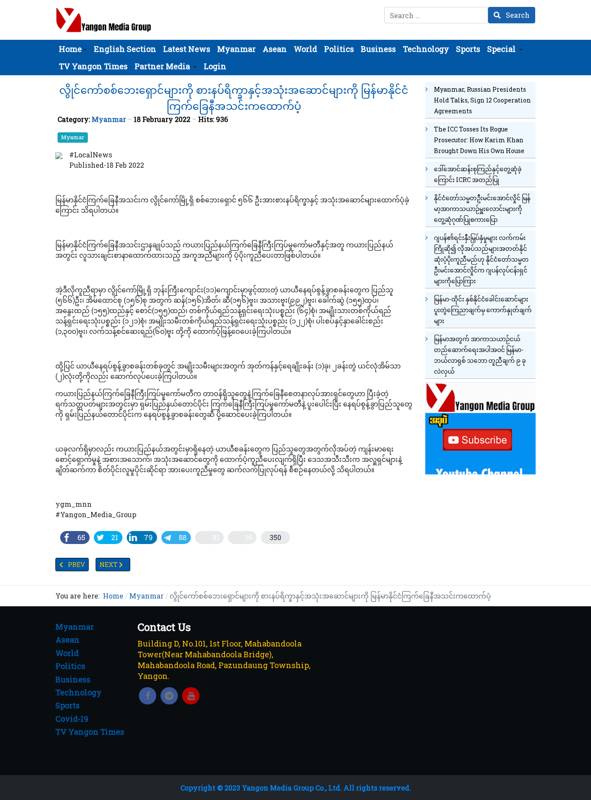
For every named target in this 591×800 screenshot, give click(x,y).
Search (517, 14)
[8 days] (480, 427)
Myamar (72, 137)
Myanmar (109, 119)
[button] (72, 49)
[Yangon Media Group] (103, 20)
